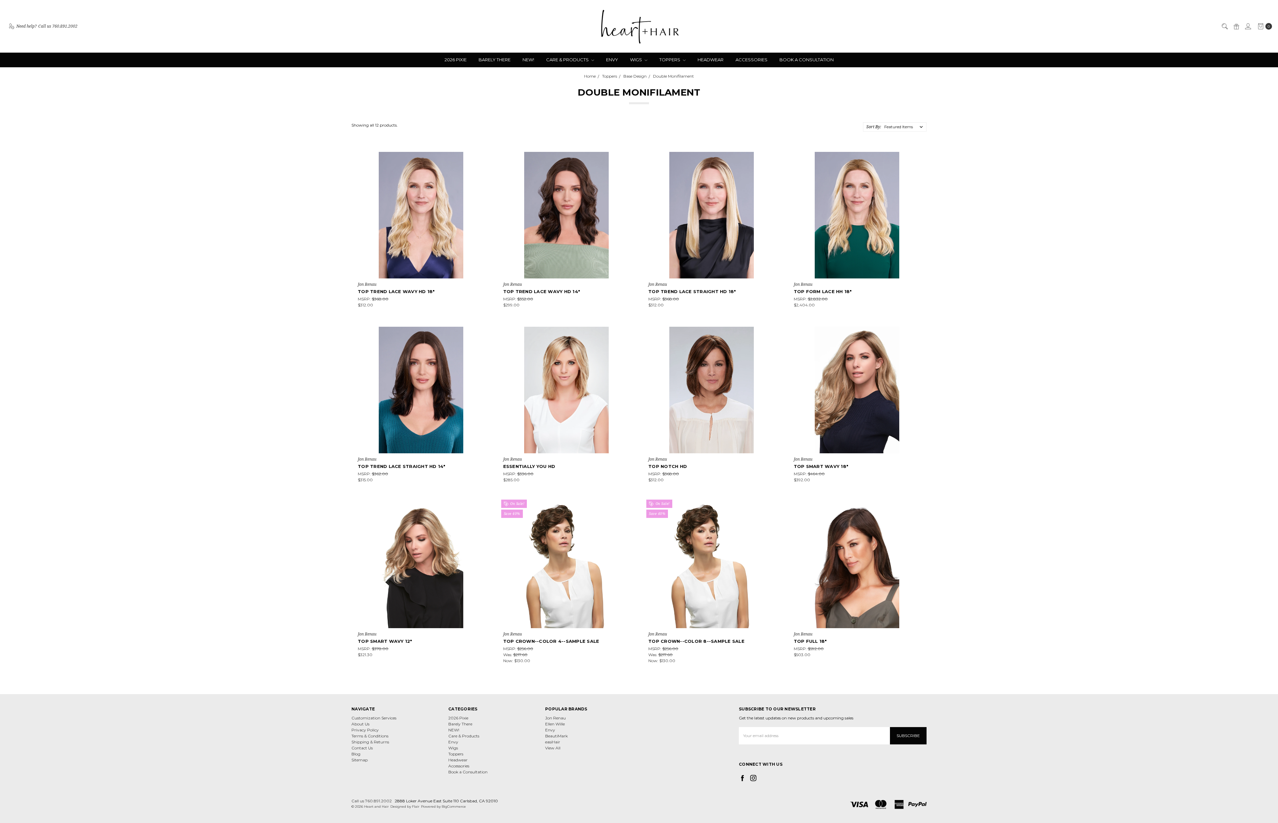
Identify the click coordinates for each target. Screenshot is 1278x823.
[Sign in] (1247, 26)
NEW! (528, 59)
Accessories (751, 59)
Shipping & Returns (370, 741)
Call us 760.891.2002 (371, 800)
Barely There (495, 59)
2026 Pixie (456, 59)
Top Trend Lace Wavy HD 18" (396, 291)
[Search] (1224, 26)
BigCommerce (454, 806)
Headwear (711, 59)
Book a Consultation (806, 59)
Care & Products (568, 59)
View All (552, 747)
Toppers (670, 59)
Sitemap (359, 759)
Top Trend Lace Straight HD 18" (692, 291)
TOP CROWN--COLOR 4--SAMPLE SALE (551, 641)
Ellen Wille (555, 723)
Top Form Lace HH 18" (823, 291)
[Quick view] (480, 156)
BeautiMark (556, 735)
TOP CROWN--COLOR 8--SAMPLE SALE (696, 641)
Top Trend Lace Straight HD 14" (402, 466)
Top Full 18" (810, 641)
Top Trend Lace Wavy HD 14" (541, 291)
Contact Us (362, 747)
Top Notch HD (667, 466)
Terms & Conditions (369, 735)
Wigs (636, 59)
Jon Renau (555, 717)
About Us (360, 723)
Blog (355, 753)
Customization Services (373, 717)
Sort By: (873, 127)
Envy (612, 59)
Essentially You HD (529, 466)
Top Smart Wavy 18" (821, 466)
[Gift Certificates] (1236, 26)
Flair (415, 806)
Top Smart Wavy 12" (385, 641)
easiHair (552, 741)
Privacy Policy (365, 729)
